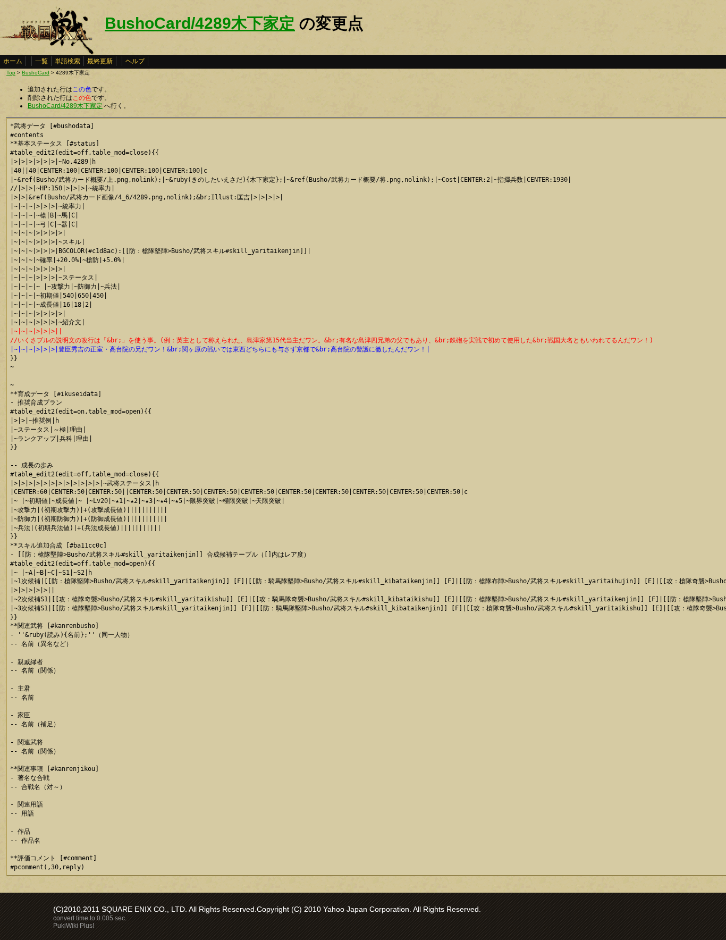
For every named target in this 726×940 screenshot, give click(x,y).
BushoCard (35, 72)
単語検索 (67, 61)
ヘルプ (135, 61)
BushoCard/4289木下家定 (200, 23)
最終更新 (100, 61)
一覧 (41, 61)
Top (10, 72)
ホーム (12, 61)
